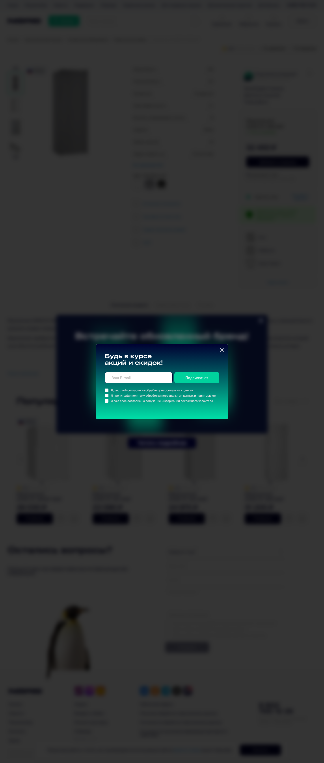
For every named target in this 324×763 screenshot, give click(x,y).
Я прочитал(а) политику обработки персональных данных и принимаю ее (163, 396)
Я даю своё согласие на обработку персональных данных (152, 390)
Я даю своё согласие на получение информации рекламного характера (162, 401)
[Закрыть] (221, 350)
